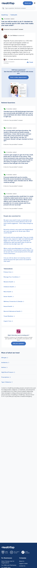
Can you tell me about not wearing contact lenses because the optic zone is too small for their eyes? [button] (17, 259)
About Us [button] (21, 561)
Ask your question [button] (18, 343)
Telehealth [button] (13, 15)
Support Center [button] (23, 563)
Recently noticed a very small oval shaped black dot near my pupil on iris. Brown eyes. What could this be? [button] (18, 231)
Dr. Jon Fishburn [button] (13, 35)
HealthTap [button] (4, 15)
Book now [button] (28, 3)
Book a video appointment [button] (18, 77)
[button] (7, 3)
